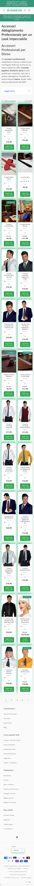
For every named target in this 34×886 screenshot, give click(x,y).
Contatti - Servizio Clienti (12, 740)
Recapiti (26, 868)
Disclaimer (7, 776)
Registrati (7, 820)
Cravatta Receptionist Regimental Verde (9, 571)
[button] (4, 10)
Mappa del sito (9, 798)
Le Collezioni (8, 829)
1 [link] (6, 700)
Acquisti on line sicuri (11, 789)
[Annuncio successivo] (31, 4)
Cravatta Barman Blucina (25, 225)
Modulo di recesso (10, 802)
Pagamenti (7, 758)
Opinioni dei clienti (10, 714)
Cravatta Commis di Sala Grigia (25, 375)
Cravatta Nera (25, 177)
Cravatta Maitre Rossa (9, 178)
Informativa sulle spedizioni (18, 874)
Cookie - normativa (10, 763)
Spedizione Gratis (10, 749)
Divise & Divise (13, 866)
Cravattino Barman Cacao (25, 670)
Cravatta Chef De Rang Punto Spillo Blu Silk (9, 325)
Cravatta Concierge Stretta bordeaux (25, 425)
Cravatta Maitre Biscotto (25, 129)
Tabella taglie (8, 824)
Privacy (6, 780)
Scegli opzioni (25, 640)
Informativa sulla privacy (12, 877)
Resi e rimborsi (9, 785)
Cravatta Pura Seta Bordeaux (8, 517)
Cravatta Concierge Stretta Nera (9, 469)
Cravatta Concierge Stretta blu (9, 425)
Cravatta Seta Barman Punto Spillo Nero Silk (9, 620)
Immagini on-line (9, 793)
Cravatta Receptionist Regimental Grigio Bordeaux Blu (25, 519)
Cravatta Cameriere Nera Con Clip (9, 275)
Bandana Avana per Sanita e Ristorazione (25, 620)
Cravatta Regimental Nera (25, 569)
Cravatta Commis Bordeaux (9, 375)
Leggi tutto (17, 91)
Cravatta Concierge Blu (9, 225)
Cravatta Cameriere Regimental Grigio (25, 276)
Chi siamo (7, 718)
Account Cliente (9, 815)
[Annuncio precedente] (4, 4)
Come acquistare (9, 745)
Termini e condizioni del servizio (18, 871)
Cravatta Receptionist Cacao (9, 130)
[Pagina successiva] (28, 700)
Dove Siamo (8, 723)
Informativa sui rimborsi (15, 868)
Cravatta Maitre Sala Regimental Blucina (25, 469)
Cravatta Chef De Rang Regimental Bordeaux (25, 326)
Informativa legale (26, 877)
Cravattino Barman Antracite (9, 671)
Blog (5, 727)
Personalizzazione (10, 754)
